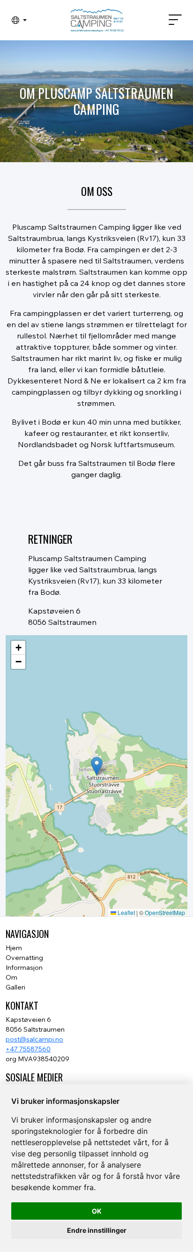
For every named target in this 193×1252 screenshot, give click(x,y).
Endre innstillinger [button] (96, 1230)
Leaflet (125, 912)
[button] (19, 20)
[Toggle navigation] (171, 20)
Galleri (15, 987)
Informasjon (24, 967)
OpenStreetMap (165, 912)
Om (11, 977)
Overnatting (24, 957)
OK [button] (97, 1211)
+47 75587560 (28, 1049)
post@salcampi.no (34, 1039)
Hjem (14, 948)
